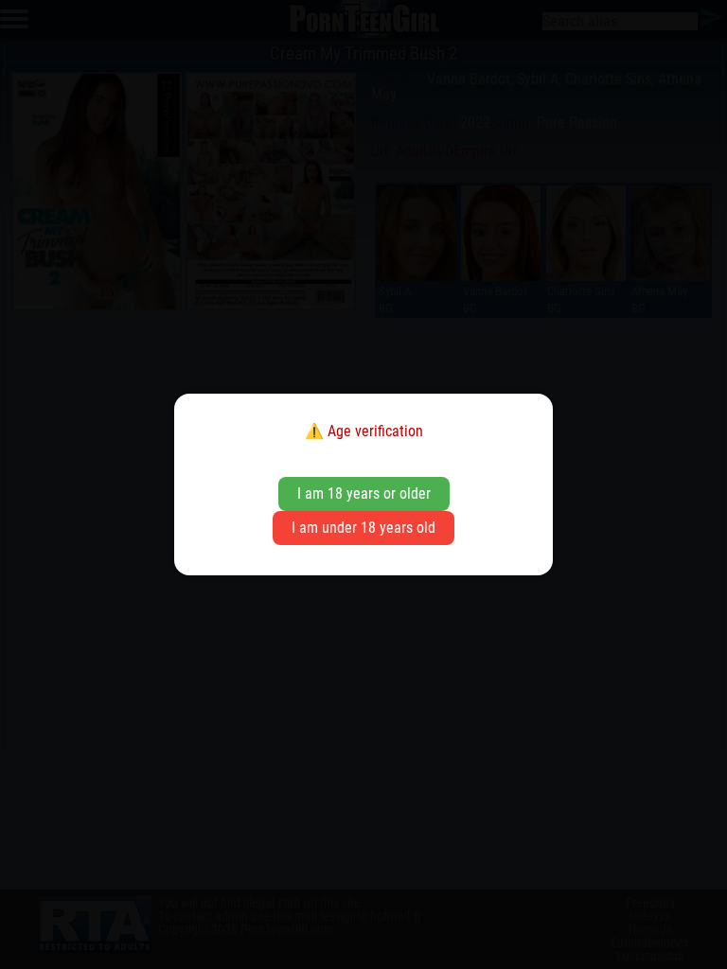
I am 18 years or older (364, 493)
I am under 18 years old (363, 528)
